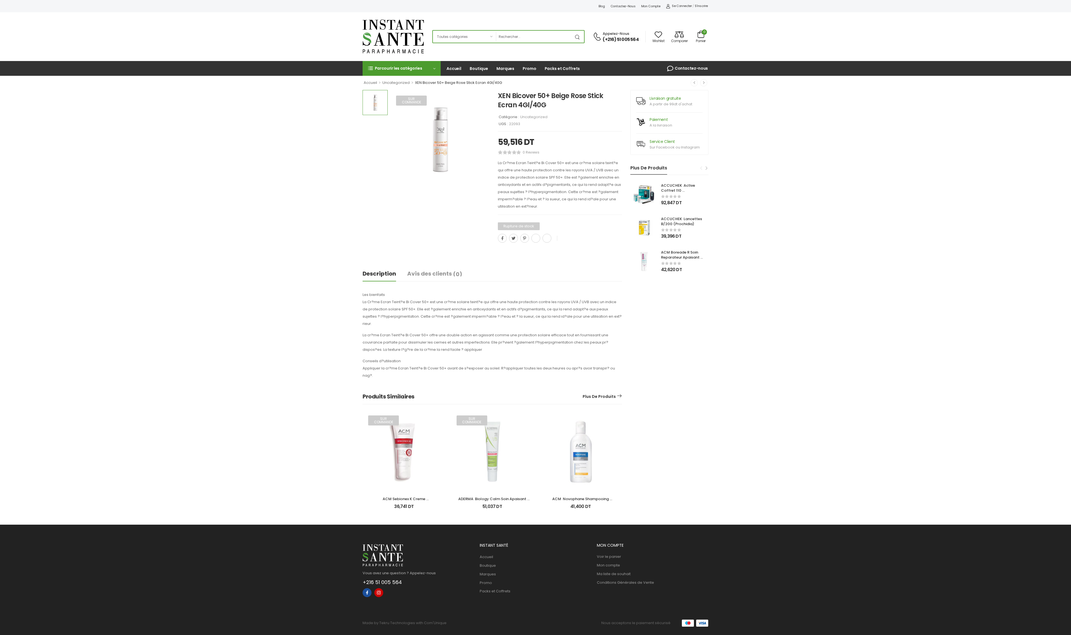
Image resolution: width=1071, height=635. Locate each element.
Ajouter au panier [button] (580, 509)
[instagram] (378, 592)
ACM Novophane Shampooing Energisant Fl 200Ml (581, 501)
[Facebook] (502, 238)
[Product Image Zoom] (479, 179)
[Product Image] (439, 139)
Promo (529, 68)
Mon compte (650, 6)
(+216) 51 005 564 (620, 40)
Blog (602, 6)
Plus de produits (599, 396)
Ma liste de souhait (614, 573)
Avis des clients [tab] (434, 274)
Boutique (479, 68)
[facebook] (367, 592)
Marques (505, 68)
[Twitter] (513, 238)
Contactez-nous (623, 6)
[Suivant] (703, 83)
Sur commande (411, 100)
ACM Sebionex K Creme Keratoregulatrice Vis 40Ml (404, 501)
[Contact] (598, 37)
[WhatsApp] (535, 238)
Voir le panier (609, 556)
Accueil (454, 68)
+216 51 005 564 (382, 582)
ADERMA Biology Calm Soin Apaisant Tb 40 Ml (492, 501)
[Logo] (393, 36)
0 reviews (531, 152)
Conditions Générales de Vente (625, 582)
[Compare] (500, 251)
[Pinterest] (524, 238)
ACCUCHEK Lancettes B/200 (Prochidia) (682, 221)
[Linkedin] (546, 238)
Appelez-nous (616, 33)
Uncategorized (396, 82)
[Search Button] (578, 37)
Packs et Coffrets (562, 68)
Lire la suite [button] (404, 509)
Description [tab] (379, 274)
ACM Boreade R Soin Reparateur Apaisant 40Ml (680, 257)
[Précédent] (694, 83)
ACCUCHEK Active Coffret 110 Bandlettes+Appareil (680, 190)
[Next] (706, 168)
